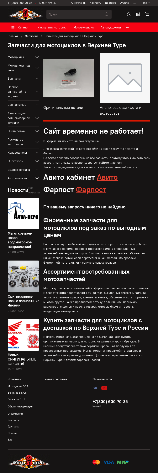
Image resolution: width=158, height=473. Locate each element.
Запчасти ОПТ (16, 399)
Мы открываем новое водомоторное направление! (20, 240)
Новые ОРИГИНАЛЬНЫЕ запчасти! (22, 359)
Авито (107, 177)
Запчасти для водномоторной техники (19, 117)
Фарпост (91, 189)
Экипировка (16, 131)
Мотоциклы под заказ (19, 67)
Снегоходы (16, 161)
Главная (13, 36)
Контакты (96, 2)
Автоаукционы (111, 27)
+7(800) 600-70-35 (20, 3)
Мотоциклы (16, 57)
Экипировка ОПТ (18, 392)
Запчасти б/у (17, 105)
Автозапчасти (17, 178)
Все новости (34, 190)
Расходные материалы (15, 141)
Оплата (124, 2)
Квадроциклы (17, 152)
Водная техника (19, 170)
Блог (11, 439)
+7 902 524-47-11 (49, 3)
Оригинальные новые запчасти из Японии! (23, 300)
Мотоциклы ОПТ (18, 386)
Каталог (23, 27)
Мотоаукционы (83, 27)
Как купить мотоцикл (52, 27)
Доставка (110, 2)
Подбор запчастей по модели (17, 91)
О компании (78, 2)
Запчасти (31, 36)
